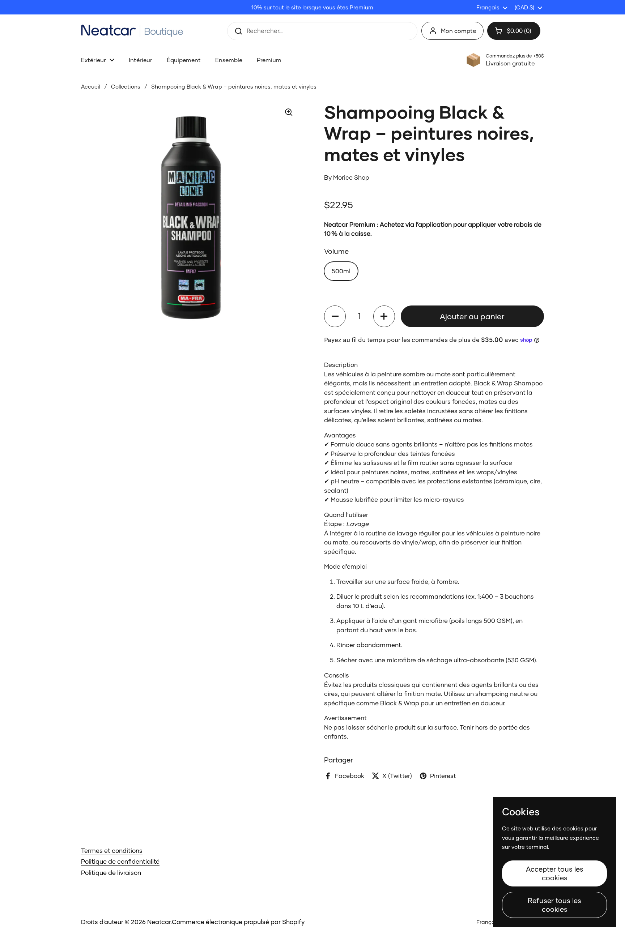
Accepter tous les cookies (554, 873)
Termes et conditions (112, 850)
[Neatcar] (132, 31)
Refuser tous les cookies (554, 904)
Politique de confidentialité (120, 861)
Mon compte (458, 30)
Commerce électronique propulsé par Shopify (238, 922)
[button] (335, 316)
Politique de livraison (111, 872)
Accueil (90, 86)
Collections (125, 86)
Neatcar (158, 922)
